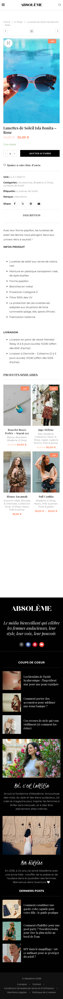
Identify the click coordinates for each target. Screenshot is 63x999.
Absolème (21, 196)
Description (31, 215)
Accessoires (25, 182)
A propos (22, 984)
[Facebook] (28, 644)
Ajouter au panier (40, 153)
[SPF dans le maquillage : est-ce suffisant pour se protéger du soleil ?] (12, 953)
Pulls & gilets (46, 506)
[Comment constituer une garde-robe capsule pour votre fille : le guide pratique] (12, 909)
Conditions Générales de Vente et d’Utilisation (29, 988)
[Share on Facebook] (15, 204)
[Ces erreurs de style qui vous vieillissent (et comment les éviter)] (12, 724)
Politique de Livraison (44, 992)
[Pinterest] (34, 644)
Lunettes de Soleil (13, 185)
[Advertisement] (31, 557)
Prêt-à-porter (50, 442)
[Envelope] (41, 644)
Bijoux (10, 437)
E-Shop (18, 22)
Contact (36, 984)
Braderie (39, 182)
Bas (40, 433)
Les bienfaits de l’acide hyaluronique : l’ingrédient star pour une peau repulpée (41, 680)
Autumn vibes (12, 500)
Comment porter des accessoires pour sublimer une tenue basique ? (39, 702)
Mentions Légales (17, 992)
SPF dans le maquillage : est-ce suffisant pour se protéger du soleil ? (41, 952)
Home (6, 22)
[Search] (59, 5)
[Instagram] (21, 644)
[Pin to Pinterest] (31, 204)
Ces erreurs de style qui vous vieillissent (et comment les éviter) (41, 724)
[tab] (31, 215)
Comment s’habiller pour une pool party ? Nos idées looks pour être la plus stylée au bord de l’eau (42, 930)
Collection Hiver (44, 436)
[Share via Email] (39, 204)
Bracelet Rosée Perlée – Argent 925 (17, 431)
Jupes (44, 439)
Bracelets (21, 437)
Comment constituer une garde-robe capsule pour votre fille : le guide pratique (41, 908)
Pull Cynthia (46, 496)
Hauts (25, 506)
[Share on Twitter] (23, 204)
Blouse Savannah (17, 496)
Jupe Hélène (46, 429)
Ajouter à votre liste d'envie (24, 165)
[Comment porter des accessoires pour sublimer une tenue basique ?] (12, 702)
